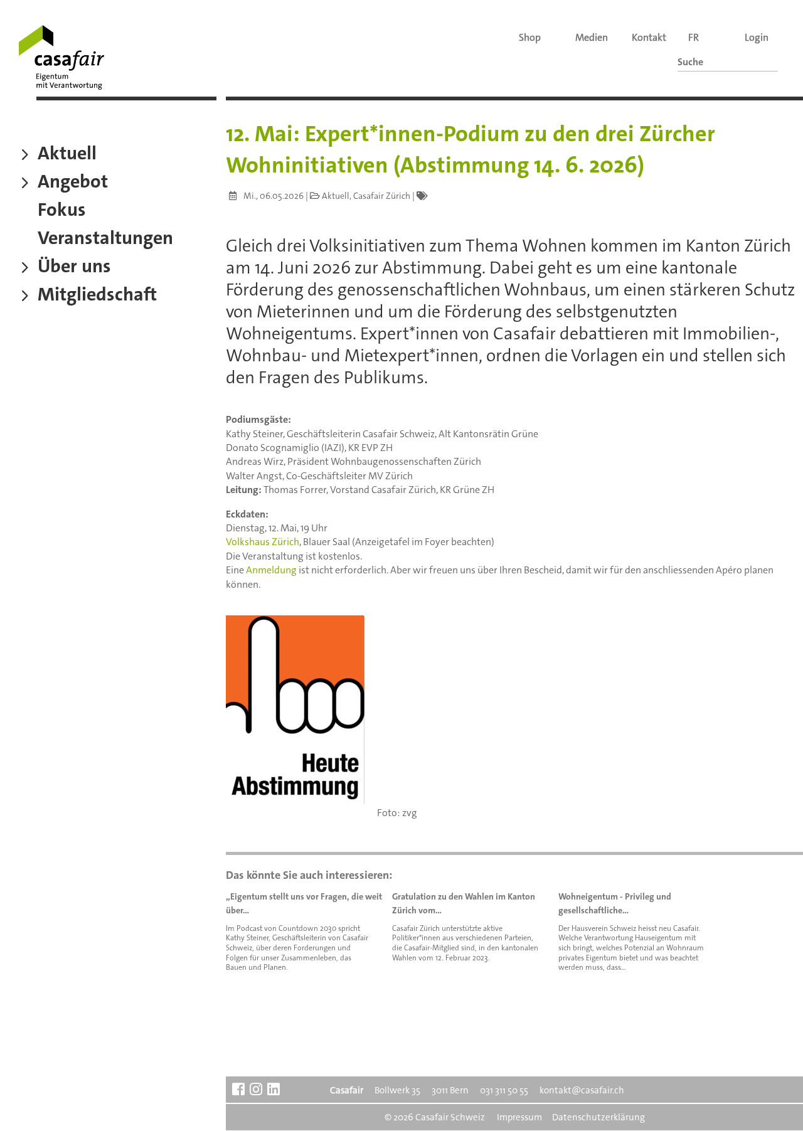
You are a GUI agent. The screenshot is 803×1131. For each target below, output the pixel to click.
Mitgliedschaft (97, 296)
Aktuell (67, 155)
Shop (530, 37)
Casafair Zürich (381, 195)
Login (756, 37)
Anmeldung (271, 569)
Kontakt (649, 37)
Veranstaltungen (105, 239)
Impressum (519, 1117)
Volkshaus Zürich (262, 541)
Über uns (74, 268)
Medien (591, 37)
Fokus (62, 211)
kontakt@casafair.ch (582, 1090)
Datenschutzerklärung (598, 1117)
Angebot (73, 183)
